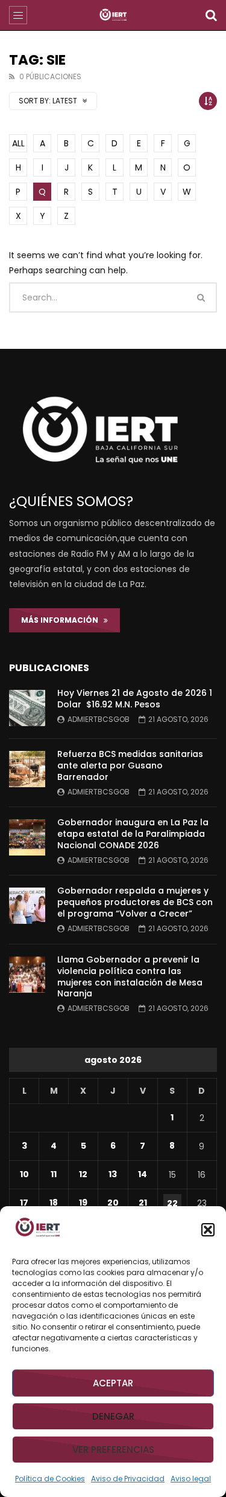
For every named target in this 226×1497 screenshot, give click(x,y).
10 (24, 1174)
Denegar (113, 1416)
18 (53, 1203)
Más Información (62, 620)
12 (83, 1174)
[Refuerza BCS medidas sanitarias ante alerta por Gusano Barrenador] (27, 769)
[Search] (211, 15)
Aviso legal (191, 1478)
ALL (18, 143)
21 (143, 1203)
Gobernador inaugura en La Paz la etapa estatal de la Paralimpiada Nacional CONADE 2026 (133, 833)
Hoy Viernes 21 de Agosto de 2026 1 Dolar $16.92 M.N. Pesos (134, 698)
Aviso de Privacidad (128, 1478)
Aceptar (113, 1383)
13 (112, 1174)
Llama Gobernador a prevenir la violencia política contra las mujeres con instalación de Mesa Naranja (129, 976)
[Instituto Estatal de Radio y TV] (113, 15)
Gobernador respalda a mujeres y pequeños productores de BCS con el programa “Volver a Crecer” (135, 902)
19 (83, 1203)
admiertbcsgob (98, 719)
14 (142, 1174)
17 (24, 1203)
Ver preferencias (113, 1449)
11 (54, 1174)
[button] (208, 1230)
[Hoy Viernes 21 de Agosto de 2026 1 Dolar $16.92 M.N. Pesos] (27, 708)
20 (113, 1203)
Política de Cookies (50, 1478)
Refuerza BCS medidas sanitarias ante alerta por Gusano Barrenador (130, 765)
